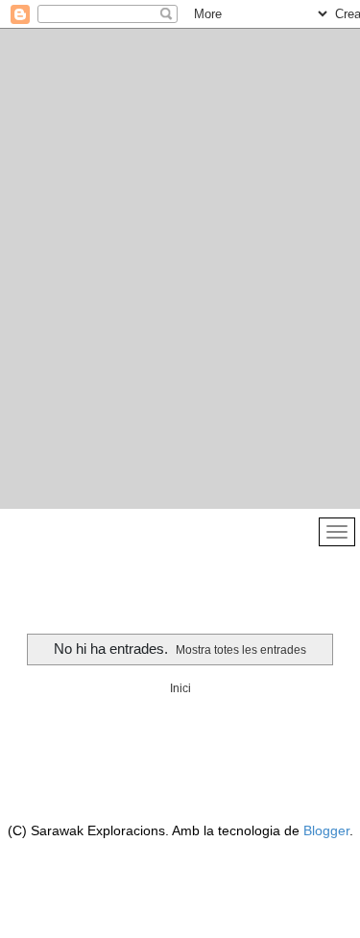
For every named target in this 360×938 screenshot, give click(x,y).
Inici (180, 688)
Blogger (326, 830)
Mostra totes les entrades (241, 650)
